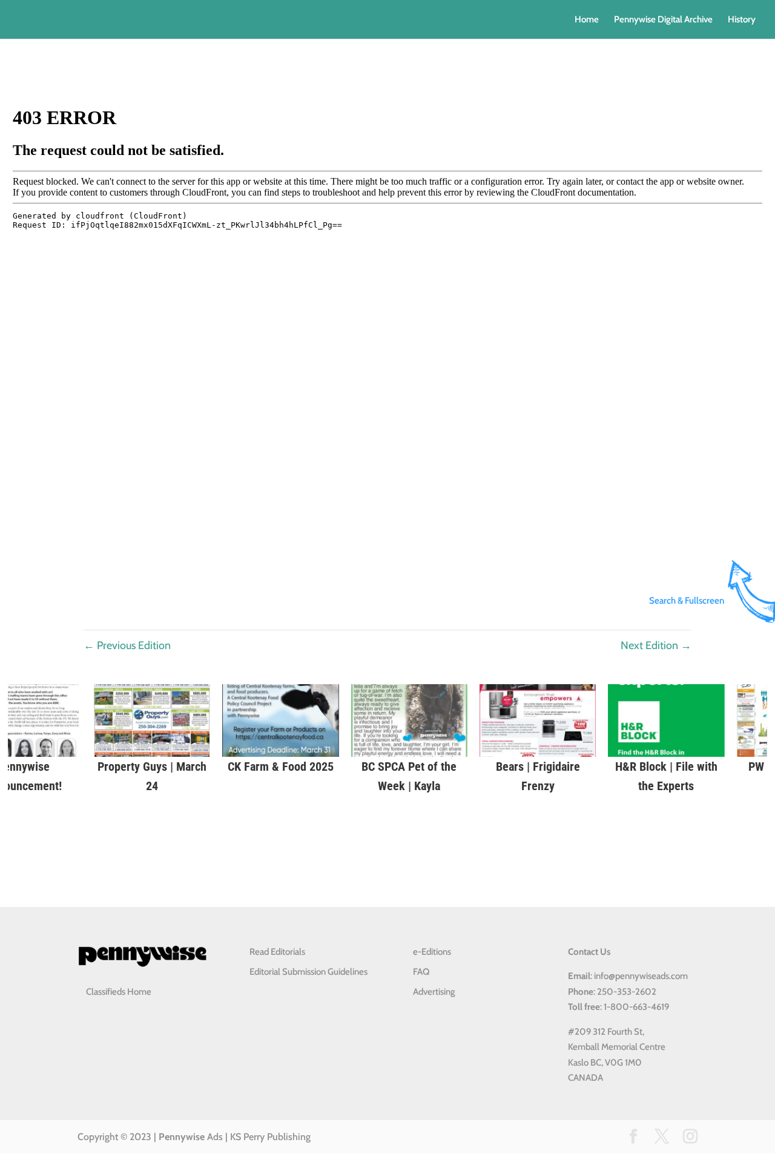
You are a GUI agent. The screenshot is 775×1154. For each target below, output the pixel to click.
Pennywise (182, 1136)
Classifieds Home (118, 991)
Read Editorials (277, 951)
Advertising (434, 991)
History (742, 20)
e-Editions (432, 951)
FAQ (421, 971)
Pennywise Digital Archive (663, 20)
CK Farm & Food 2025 (259, 766)
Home (587, 20)
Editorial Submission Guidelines (308, 971)
